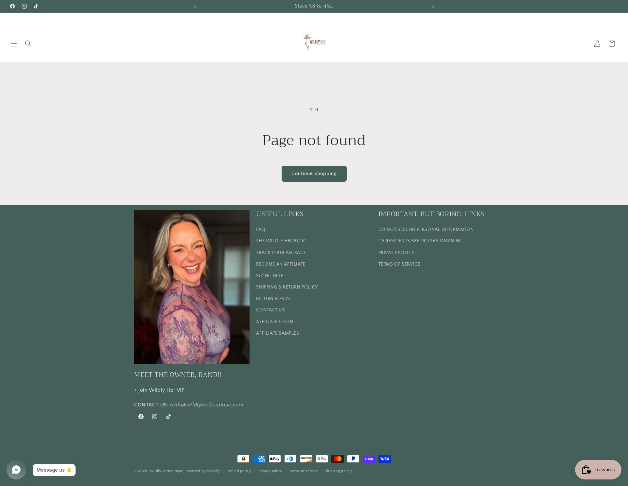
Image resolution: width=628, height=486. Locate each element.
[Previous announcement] (195, 6)
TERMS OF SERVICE (399, 264)
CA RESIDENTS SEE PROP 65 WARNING (420, 241)
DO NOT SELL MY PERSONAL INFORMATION (426, 229)
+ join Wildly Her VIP (159, 390)
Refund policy (239, 471)
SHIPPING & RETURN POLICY (287, 287)
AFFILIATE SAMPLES (277, 333)
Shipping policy (338, 471)
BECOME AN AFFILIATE (280, 264)
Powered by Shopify (202, 471)
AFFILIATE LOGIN (274, 322)
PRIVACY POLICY (396, 252)
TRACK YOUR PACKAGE (281, 252)
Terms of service (304, 471)
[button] (14, 43)
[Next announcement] (433, 6)
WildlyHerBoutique (166, 471)
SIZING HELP (270, 275)
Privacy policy (270, 471)
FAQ (260, 229)
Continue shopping (314, 173)
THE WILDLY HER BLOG (281, 241)
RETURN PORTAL (274, 298)
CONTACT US (270, 310)
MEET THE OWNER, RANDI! (177, 375)
